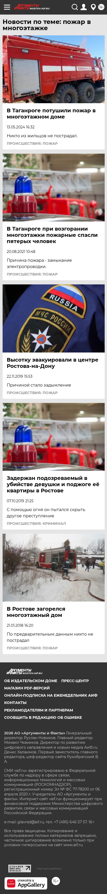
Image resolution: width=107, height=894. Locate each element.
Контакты (15, 702)
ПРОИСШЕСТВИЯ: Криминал (36, 523)
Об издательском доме (30, 680)
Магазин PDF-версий (27, 688)
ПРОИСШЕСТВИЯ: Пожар (32, 143)
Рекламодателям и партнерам (38, 710)
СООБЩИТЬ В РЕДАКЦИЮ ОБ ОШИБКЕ (43, 717)
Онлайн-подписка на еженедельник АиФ (50, 695)
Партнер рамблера (49, 868)
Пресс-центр (75, 680)
